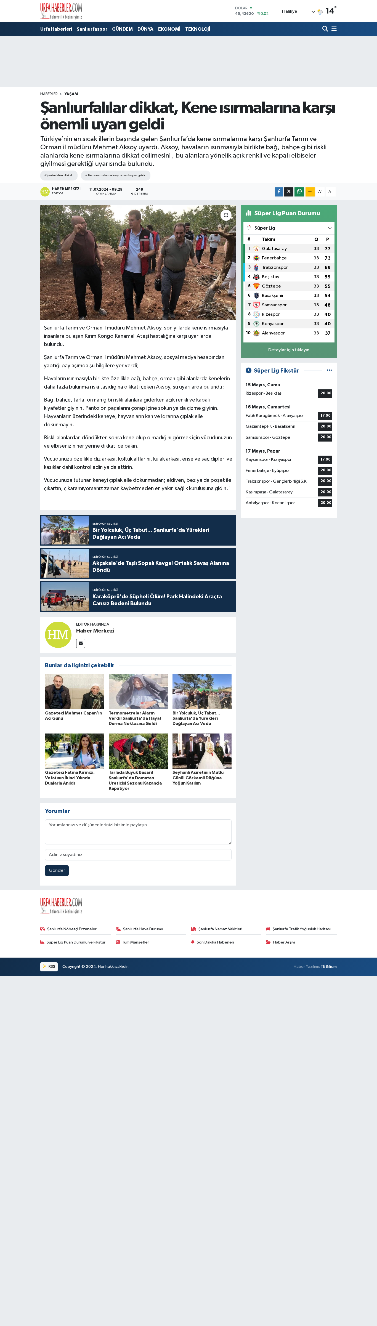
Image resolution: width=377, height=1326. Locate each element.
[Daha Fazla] (310, 191)
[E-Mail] (80, 643)
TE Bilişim (329, 966)
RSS (51, 966)
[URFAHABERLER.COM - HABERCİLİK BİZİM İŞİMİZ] (61, 11)
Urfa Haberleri (56, 29)
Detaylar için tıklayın (288, 350)
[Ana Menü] (333, 29)
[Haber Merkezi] (58, 634)
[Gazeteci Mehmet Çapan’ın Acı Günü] (74, 691)
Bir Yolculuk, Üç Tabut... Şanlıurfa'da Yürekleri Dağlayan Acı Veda (196, 718)
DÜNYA (145, 29)
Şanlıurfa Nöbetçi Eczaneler (72, 929)
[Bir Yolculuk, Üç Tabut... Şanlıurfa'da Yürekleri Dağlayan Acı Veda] (202, 691)
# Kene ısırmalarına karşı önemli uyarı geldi (115, 175)
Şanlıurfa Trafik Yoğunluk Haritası (302, 929)
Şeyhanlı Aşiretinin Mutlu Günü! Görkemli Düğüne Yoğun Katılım (198, 777)
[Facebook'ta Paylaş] (279, 191)
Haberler (49, 94)
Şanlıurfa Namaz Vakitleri (220, 929)
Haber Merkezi (95, 631)
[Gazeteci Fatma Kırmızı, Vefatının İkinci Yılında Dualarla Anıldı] (74, 751)
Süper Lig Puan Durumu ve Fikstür (76, 942)
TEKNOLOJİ (197, 29)
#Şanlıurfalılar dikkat (58, 175)
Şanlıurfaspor (92, 29)
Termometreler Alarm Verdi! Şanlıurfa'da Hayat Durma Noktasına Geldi (135, 718)
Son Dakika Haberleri (215, 942)
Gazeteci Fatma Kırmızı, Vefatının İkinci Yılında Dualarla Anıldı (70, 777)
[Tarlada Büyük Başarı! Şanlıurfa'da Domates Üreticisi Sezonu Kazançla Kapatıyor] (138, 751)
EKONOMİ (169, 29)
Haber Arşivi (284, 942)
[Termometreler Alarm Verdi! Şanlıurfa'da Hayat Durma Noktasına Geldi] (138, 691)
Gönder (57, 870)
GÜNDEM (122, 29)
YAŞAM (71, 94)
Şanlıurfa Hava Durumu (143, 929)
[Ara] (325, 29)
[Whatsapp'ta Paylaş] (299, 191)
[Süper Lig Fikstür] (329, 370)
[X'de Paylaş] (288, 191)
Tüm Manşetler (135, 942)
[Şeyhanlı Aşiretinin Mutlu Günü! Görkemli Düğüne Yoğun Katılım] (202, 751)
